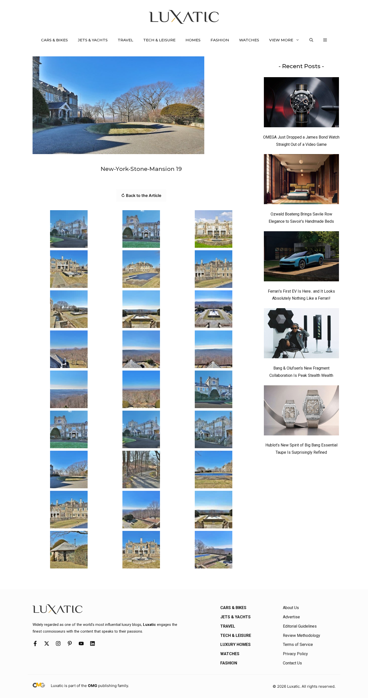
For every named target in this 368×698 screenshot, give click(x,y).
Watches (249, 40)
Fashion (220, 40)
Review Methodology (301, 635)
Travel (125, 40)
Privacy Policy (295, 653)
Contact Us (292, 663)
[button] (311, 40)
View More (281, 40)
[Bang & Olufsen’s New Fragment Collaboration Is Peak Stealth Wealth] (301, 334)
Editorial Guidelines (300, 626)
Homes (193, 40)
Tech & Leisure (159, 40)
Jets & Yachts (93, 40)
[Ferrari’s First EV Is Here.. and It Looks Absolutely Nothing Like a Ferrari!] (301, 257)
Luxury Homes (235, 644)
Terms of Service (298, 644)
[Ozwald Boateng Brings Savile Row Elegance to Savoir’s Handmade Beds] (301, 180)
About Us (291, 607)
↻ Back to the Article (141, 195)
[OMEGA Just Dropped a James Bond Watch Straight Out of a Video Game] (301, 103)
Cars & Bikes (54, 40)
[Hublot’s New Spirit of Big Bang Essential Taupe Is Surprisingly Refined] (301, 411)
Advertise (291, 617)
